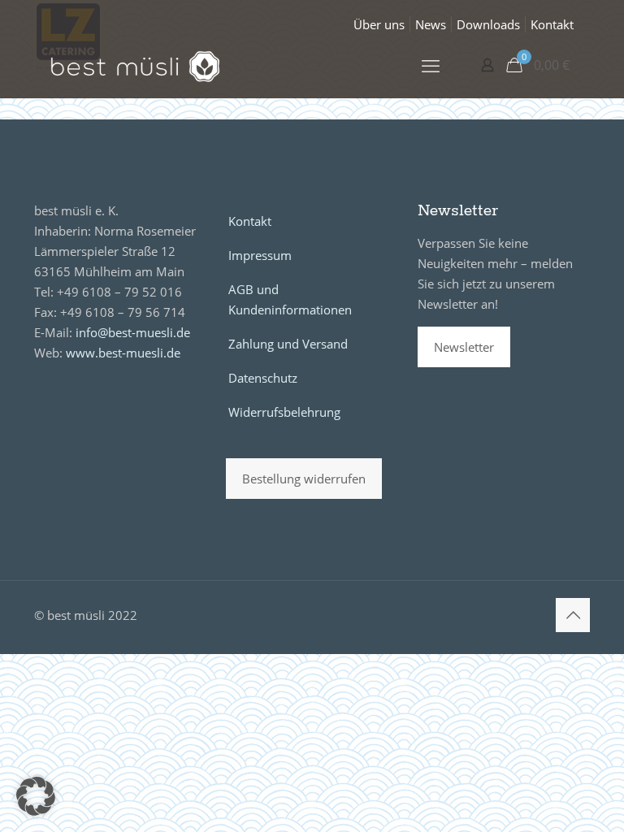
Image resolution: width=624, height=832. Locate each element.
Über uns (379, 24)
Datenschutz (262, 378)
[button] (36, 796)
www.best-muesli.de (123, 352)
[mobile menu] (430, 65)
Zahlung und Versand (288, 344)
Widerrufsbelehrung (284, 412)
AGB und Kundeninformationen (290, 299)
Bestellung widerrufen (304, 478)
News (430, 24)
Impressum (260, 255)
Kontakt (552, 24)
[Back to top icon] (573, 615)
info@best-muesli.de (133, 332)
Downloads (488, 24)
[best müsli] (135, 65)
